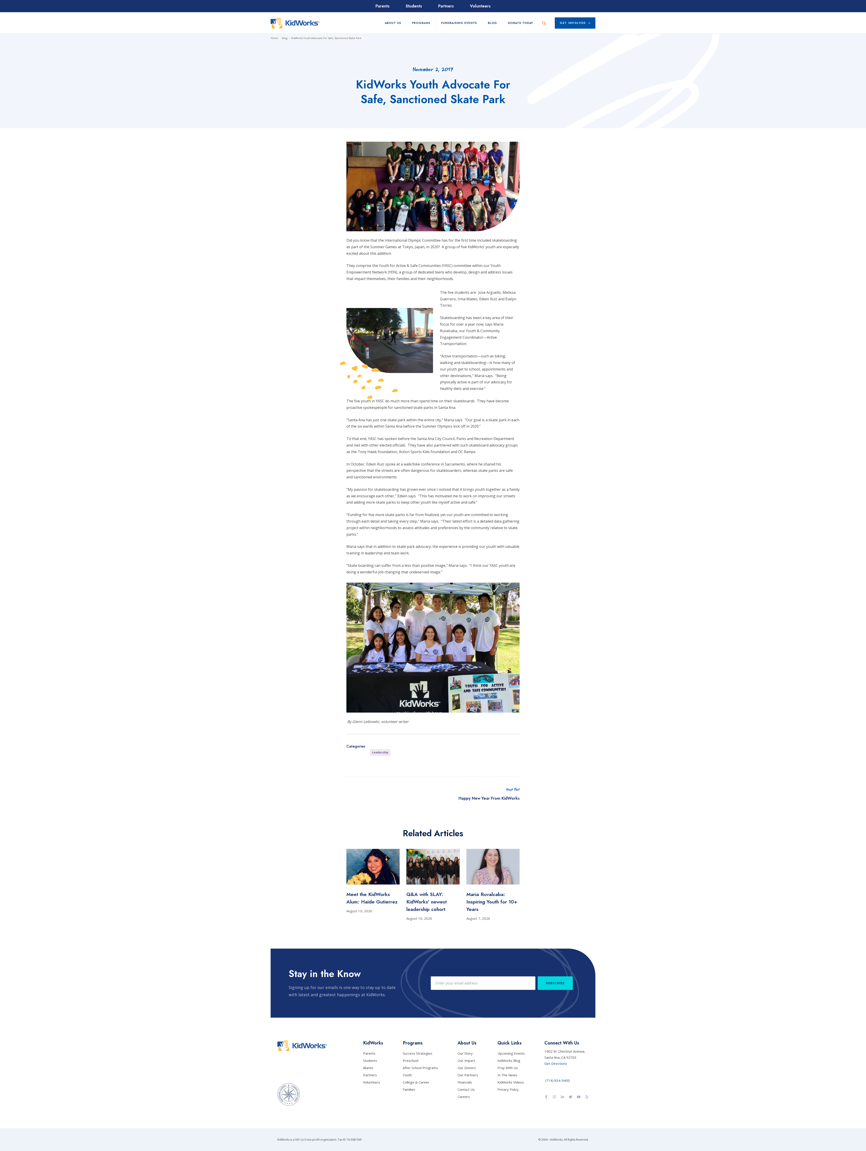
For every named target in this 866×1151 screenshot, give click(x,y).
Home (274, 38)
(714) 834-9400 (557, 1080)
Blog (284, 38)
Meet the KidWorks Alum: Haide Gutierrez (372, 898)
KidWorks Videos (510, 1082)
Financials (465, 1082)
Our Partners (468, 1075)
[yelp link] (587, 1097)
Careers (464, 1096)
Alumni (368, 1067)
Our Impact (466, 1060)
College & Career (416, 1082)
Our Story (465, 1053)
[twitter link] (570, 1097)
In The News (507, 1075)
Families (409, 1089)
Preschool (410, 1060)
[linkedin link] (562, 1097)
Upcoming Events (511, 1053)
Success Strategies (417, 1053)
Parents (382, 6)
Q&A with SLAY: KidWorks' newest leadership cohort (426, 902)
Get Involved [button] (573, 23)
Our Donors (467, 1067)
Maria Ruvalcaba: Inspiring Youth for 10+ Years (491, 902)
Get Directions (555, 1063)
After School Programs (420, 1067)
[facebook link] (546, 1097)
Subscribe (555, 983)
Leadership (380, 752)
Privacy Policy (508, 1089)
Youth (407, 1075)
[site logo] (295, 23)
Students (414, 6)
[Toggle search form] (544, 23)
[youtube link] (578, 1097)
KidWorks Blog (508, 1060)
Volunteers (480, 6)
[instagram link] (554, 1097)
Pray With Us (507, 1067)
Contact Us (466, 1089)
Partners (446, 6)
